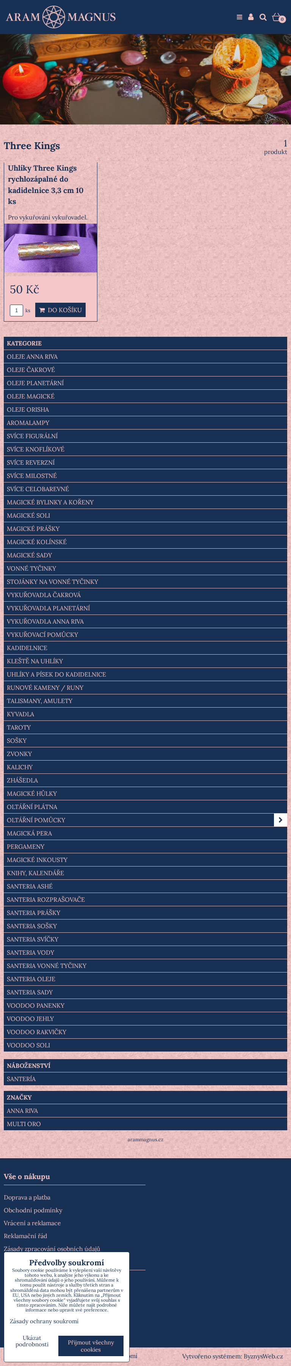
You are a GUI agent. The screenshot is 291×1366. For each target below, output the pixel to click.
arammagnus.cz (146, 1139)
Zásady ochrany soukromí (44, 1321)
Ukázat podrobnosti (32, 1341)
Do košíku (63, 310)
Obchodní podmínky (33, 1210)
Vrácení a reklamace (32, 1223)
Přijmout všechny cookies (91, 1346)
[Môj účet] (250, 17)
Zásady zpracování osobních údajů (52, 1248)
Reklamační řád (25, 1236)
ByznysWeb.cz (263, 1356)
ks (27, 310)
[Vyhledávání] (263, 17)
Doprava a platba (27, 1197)
